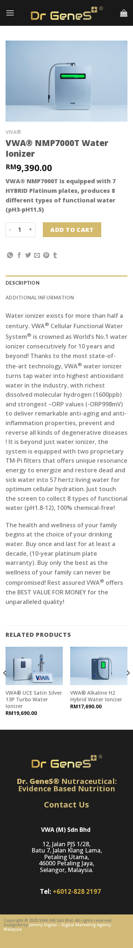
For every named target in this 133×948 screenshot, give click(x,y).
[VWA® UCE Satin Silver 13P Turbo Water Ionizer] (34, 666)
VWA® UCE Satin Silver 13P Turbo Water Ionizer (34, 699)
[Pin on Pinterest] (46, 255)
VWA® (13, 131)
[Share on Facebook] (19, 255)
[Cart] (123, 13)
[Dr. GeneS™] (66, 12)
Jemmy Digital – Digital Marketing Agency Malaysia (57, 927)
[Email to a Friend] (37, 255)
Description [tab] (23, 283)
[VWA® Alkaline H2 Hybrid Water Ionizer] (98, 666)
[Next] (128, 687)
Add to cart (71, 230)
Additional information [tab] (40, 298)
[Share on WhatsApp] (10, 255)
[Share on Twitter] (28, 255)
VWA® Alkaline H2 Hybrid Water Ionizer (96, 696)
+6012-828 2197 (77, 891)
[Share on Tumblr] (55, 255)
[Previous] (5, 687)
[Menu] (10, 13)
